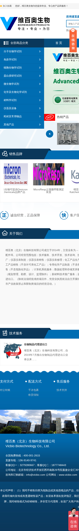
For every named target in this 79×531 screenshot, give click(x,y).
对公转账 (5, 389)
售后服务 (63, 381)
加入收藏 (7, 6)
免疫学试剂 (10, 59)
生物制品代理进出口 (35, 344)
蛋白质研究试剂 (13, 75)
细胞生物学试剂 (13, 67)
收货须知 (33, 394)
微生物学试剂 (11, 83)
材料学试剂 (10, 100)
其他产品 (9, 124)
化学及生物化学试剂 (15, 91)
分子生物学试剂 (13, 51)
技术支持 (62, 389)
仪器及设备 (10, 108)
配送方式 (35, 381)
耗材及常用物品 (13, 116)
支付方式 (6, 381)
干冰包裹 (33, 389)
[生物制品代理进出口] (13, 351)
